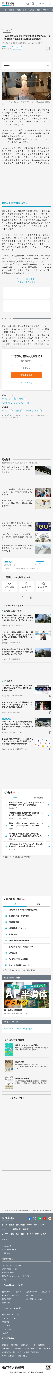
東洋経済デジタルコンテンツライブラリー (17, 1276)
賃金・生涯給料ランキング (19, 965)
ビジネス (7, 31)
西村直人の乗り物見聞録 (18, 959)
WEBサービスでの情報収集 (12, 1348)
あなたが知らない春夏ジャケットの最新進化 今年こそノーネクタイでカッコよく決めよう (17, 548)
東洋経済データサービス (10, 1295)
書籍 (24, 1229)
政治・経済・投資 (18, 1234)
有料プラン (6, 1322)
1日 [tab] (15, 904)
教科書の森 (6, 1303)
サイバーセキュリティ (10, 1249)
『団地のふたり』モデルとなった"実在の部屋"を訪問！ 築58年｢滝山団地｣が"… (26, 845)
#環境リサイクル (32, 411)
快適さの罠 (19, 1062)
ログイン (41, 4)
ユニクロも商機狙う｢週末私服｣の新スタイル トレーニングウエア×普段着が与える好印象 (17, 491)
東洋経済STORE (8, 1272)
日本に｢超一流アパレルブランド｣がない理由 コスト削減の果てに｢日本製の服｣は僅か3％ (17, 503)
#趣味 (19, 1029)
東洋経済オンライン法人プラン (13, 1292)
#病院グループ (9, 1029)
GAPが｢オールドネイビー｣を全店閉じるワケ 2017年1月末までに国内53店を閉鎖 (17, 536)
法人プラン (6, 1326)
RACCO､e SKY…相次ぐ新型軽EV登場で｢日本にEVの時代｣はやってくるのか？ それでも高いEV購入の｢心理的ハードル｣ (17, 725)
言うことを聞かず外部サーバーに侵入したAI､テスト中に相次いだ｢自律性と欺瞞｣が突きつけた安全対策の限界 (17, 741)
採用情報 (14, 1345)
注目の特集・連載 (12, 977)
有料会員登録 (26, 375)
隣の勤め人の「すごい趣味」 (20, 916)
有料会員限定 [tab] (38, 798)
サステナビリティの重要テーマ (21, 947)
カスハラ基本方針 (8, 1356)
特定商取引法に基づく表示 (11, 1352)
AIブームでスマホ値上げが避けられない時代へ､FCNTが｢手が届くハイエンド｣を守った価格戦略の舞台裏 (17, 704)
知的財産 (47, 1348)
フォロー (17, 48)
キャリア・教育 (32, 1234)
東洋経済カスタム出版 (34, 1299)
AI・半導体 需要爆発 (13, 1010)
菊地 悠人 (5, 47)
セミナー (5, 1229)
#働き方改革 (28, 1029)
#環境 (21, 399)
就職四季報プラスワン (17, 928)
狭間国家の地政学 (22, 1079)
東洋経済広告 (6, 1299)
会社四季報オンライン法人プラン (38, 1292)
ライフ (43, 1234)
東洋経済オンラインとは (10, 1315)
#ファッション (7, 399)
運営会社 (5, 1345)
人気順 (32, 10)
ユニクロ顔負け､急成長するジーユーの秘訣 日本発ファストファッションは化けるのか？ (17, 525)
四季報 (15, 1229)
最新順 (12, 10)
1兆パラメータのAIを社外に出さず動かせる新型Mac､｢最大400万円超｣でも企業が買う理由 (17, 688)
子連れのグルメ (15, 934)
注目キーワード (11, 1022)
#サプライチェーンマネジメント (13, 403)
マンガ (46, 10)
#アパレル (5, 411)
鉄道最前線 (6, 1253)
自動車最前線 (14, 922)
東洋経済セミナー (32, 1295)
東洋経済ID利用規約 (31, 1352)
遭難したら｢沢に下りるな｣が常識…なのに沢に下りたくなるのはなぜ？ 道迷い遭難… (26, 824)
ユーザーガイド (7, 1329)
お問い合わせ (22, 1356)
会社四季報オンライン (10, 1269)
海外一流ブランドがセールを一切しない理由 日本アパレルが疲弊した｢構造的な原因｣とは (17, 469)
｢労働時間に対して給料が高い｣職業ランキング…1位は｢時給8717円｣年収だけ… (26, 814)
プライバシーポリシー (33, 1348)
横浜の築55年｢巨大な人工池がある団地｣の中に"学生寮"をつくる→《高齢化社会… (26, 804)
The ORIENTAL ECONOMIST (12, 1265)
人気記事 (8, 792)
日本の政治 (13, 953)
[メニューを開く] (50, 3)
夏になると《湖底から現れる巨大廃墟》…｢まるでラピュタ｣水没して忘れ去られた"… (26, 835)
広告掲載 (41, 1345)
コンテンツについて (9, 1318)
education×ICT (7, 1246)
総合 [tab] (15, 797)
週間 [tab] (38, 904)
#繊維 (18, 411)
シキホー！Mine (7, 1280)
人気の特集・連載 (13, 899)
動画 (39, 10)
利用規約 (5, 1333)
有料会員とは (27, 382)
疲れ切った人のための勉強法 (26, 1045)
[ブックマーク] (48, 48)
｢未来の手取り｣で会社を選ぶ (20, 941)
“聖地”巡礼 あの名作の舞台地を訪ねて (24, 910)
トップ (4, 10)
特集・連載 (22, 10)
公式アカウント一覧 (28, 1345)
